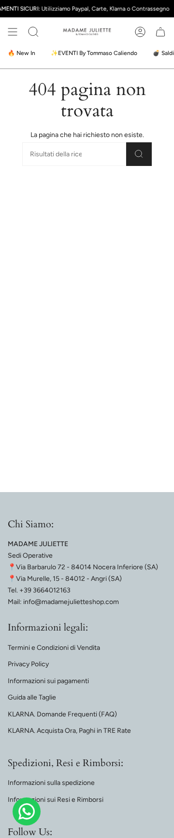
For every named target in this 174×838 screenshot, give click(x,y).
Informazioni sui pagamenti (48, 681)
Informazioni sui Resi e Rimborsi (55, 800)
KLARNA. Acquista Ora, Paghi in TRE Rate (69, 731)
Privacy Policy (28, 664)
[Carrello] (160, 32)
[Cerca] (139, 154)
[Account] (140, 32)
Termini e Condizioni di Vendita (54, 648)
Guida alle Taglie (32, 697)
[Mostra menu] (12, 32)
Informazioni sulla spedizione (51, 783)
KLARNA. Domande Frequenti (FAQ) (62, 714)
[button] (33, 32)
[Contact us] (27, 811)
